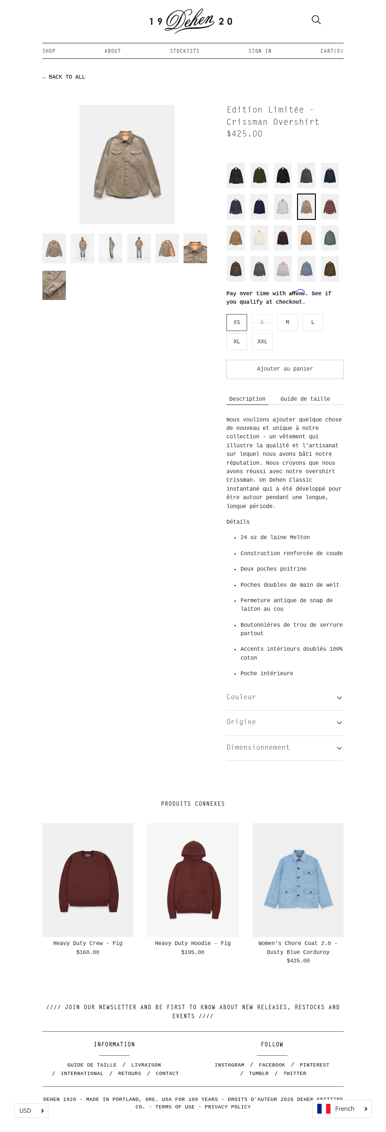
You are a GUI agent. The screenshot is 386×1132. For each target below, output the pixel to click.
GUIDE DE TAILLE (92, 1065)
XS (236, 322)
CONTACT (167, 1073)
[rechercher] (316, 21)
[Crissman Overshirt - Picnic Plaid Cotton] (282, 280)
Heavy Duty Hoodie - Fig (193, 943)
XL (236, 342)
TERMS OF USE (175, 1107)
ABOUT (113, 51)
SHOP (49, 51)
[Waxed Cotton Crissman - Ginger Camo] (330, 280)
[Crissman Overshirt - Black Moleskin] (282, 187)
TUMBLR (259, 1073)
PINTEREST (315, 1065)
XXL (262, 342)
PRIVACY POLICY (228, 1107)
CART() (332, 51)
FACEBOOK (272, 1065)
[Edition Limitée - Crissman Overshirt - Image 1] (127, 164)
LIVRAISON (146, 1065)
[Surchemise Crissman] (330, 187)
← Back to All (63, 77)
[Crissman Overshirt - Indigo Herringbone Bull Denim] (259, 280)
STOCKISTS (185, 51)
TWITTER (294, 1073)
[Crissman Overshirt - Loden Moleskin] (259, 187)
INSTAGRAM (229, 1065)
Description (247, 399)
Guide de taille (305, 399)
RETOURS (129, 1073)
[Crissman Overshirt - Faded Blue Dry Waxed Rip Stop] (306, 280)
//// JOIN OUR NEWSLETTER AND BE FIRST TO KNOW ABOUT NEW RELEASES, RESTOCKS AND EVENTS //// (193, 1012)
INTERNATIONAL (82, 1073)
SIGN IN (260, 51)
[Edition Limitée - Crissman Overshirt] (282, 218)
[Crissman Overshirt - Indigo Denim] (235, 218)
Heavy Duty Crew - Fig (87, 943)
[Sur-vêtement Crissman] (235, 187)
